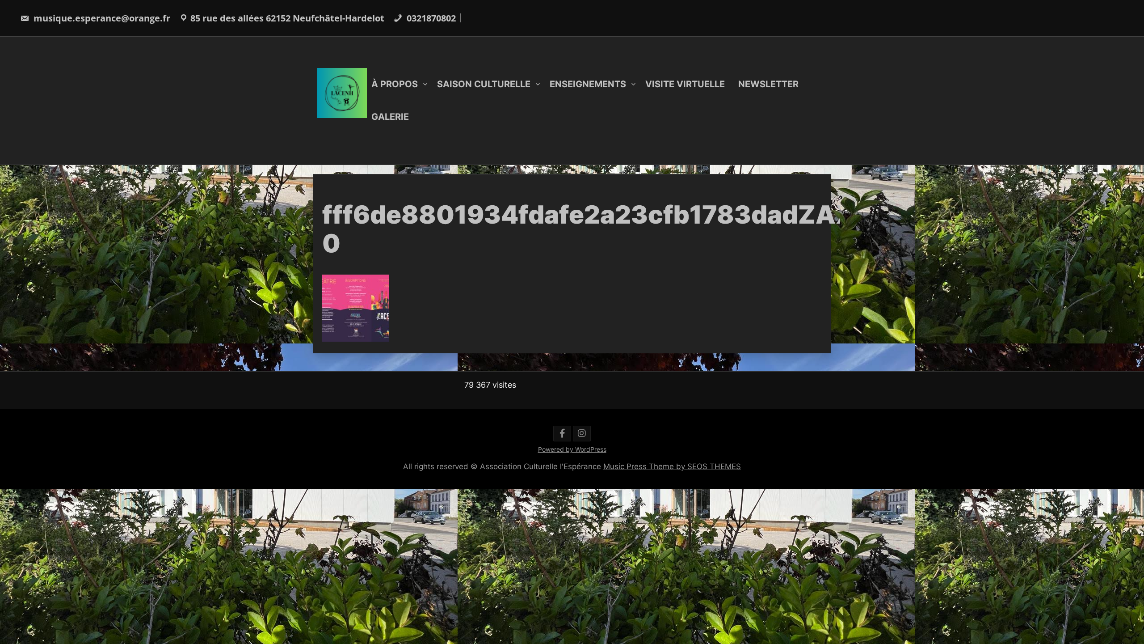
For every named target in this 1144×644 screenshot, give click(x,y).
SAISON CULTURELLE (483, 84)
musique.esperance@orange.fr (100, 18)
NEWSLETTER (768, 84)
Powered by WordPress (572, 449)
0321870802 (430, 18)
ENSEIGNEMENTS (588, 84)
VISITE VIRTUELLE (685, 84)
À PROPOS (394, 84)
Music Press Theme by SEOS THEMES (672, 466)
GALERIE (390, 116)
